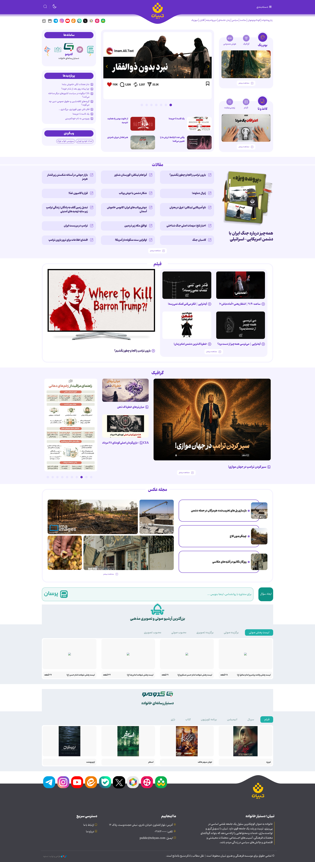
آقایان (201, 20)
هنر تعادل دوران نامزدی (117, 137)
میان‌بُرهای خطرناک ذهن (130, 407)
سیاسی (235, 20)
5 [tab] (151, 105)
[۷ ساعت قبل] (65, 553)
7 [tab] (142, 105)
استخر (150, 762)
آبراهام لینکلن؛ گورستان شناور (130, 175)
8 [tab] (57, 477)
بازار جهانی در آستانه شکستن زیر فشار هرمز (67, 177)
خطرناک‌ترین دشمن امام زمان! (190, 344)
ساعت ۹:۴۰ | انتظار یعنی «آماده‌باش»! (240, 304)
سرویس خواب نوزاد (65, 141)
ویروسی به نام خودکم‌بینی (77, 118)
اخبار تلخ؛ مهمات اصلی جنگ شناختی (186, 225)
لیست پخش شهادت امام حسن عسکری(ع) (195, 675)
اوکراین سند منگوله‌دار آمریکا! (131, 240)
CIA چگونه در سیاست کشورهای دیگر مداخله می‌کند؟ (68, 95)
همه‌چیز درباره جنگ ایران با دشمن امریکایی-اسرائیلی (251, 236)
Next (106, 66)
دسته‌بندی (262, 7)
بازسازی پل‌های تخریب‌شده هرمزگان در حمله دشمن (219, 510)
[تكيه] (47, 49)
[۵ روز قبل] (212, 420)
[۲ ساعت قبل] (259, 510)
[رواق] (69, 46)
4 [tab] (156, 105)
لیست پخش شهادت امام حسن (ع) (81, 675)
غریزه (268, 762)
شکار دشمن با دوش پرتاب (133, 193)
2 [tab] (166, 105)
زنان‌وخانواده (267, 20)
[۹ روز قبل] (246, 64)
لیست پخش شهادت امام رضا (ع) (140, 675)
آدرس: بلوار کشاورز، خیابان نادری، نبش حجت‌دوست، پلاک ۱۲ (141, 825)
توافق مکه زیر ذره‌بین (135, 225)
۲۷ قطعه (48, 675)
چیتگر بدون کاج (238, 536)
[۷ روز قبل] (125, 426)
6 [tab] (147, 105)
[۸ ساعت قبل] (157, 65)
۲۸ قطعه (224, 675)
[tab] (263, 41)
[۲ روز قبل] (199, 124)
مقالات (157, 165)
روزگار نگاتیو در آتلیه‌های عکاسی (229, 562)
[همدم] (91, 49)
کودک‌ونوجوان (254, 20)
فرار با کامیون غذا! (78, 193)
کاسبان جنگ (199, 240)
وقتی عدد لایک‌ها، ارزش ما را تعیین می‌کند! (172, 139)
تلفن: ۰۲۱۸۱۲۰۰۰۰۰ (164, 832)
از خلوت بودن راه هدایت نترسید (117, 120)
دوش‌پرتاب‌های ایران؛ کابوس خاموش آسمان (127, 209)
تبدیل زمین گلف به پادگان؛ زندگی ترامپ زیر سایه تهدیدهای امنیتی (67, 209)
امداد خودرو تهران (85, 141)
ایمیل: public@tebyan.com (156, 838)
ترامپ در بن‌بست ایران (76, 225)
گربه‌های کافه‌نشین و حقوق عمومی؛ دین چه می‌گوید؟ (69, 103)
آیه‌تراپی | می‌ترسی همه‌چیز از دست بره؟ (239, 344)
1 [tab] (170, 105)
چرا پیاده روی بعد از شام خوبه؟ (75, 89)
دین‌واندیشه (211, 20)
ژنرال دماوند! (199, 193)
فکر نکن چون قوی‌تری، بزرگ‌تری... (74, 109)
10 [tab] (48, 477)
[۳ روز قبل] (240, 285)
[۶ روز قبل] (125, 390)
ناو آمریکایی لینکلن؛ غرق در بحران (187, 207)
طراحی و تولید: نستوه (52, 856)
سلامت (243, 20)
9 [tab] (53, 477)
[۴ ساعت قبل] (259, 536)
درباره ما (90, 832)
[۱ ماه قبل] (246, 128)
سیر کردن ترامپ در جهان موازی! (247, 466)
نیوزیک (194, 20)
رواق (69, 54)
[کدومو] (80, 49)
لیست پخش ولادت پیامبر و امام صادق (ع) (254, 675)
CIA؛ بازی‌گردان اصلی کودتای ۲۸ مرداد (125, 443)
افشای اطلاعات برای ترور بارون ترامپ (68, 240)
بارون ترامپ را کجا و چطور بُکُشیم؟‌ (187, 175)
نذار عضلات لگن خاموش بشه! (75, 84)
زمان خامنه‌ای (224, 20)
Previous (208, 66)
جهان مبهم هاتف (205, 762)
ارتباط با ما (88, 825)
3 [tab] (161, 105)
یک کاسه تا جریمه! (177, 118)
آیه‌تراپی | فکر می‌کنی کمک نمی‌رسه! (187, 304)
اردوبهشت (90, 762)
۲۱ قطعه (165, 675)
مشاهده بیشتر (244, 83)
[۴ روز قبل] (240, 325)
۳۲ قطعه (107, 675)
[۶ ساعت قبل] (259, 562)
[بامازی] (58, 49)
